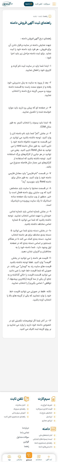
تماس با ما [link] (24, 432)
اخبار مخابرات (20, 405)
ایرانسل (49, 416)
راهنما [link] (26, 446)
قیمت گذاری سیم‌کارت (44, 409)
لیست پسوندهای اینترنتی (42, 439)
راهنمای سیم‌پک (19, 409)
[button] (29, 456)
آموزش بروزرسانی (18, 413)
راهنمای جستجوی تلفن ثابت (14, 416)
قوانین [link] (26, 442)
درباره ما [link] (25, 428)
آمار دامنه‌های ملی (45, 435)
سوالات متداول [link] (23, 437)
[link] (7, 4)
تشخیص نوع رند (46, 413)
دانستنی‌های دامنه (45, 447)
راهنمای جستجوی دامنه (43, 443)
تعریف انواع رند (46, 405)
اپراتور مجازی (47, 420)
